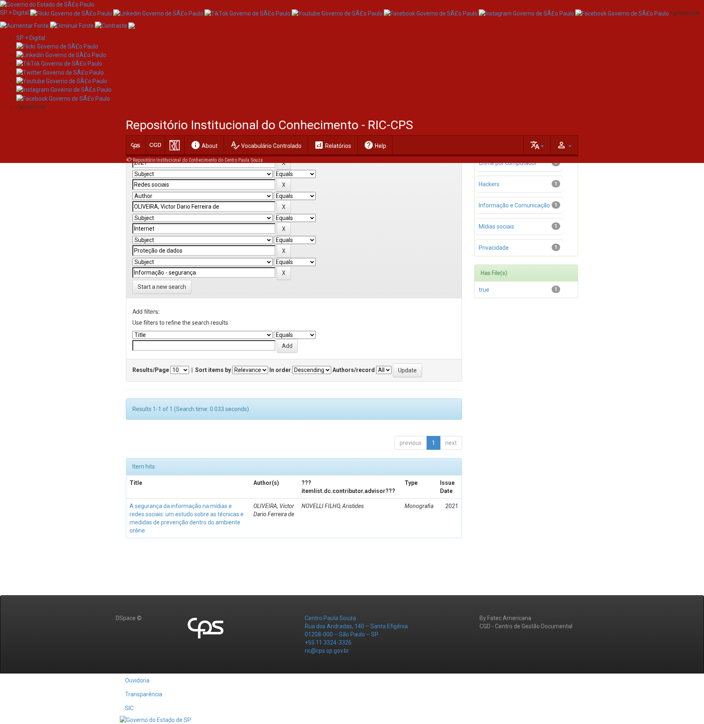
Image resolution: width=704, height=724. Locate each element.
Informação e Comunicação (514, 205)
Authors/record (353, 370)
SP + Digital (14, 12)
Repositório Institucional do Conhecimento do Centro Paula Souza (198, 160)
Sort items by (213, 370)
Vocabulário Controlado (265, 145)
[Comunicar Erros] (131, 25)
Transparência (143, 694)
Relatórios (332, 145)
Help (375, 145)
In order (280, 370)
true (484, 289)
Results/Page (150, 370)
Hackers (489, 184)
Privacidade (494, 247)
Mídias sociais (496, 226)
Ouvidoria (137, 680)
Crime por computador (508, 163)
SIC (129, 708)
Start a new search (162, 287)
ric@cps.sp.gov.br (327, 650)
